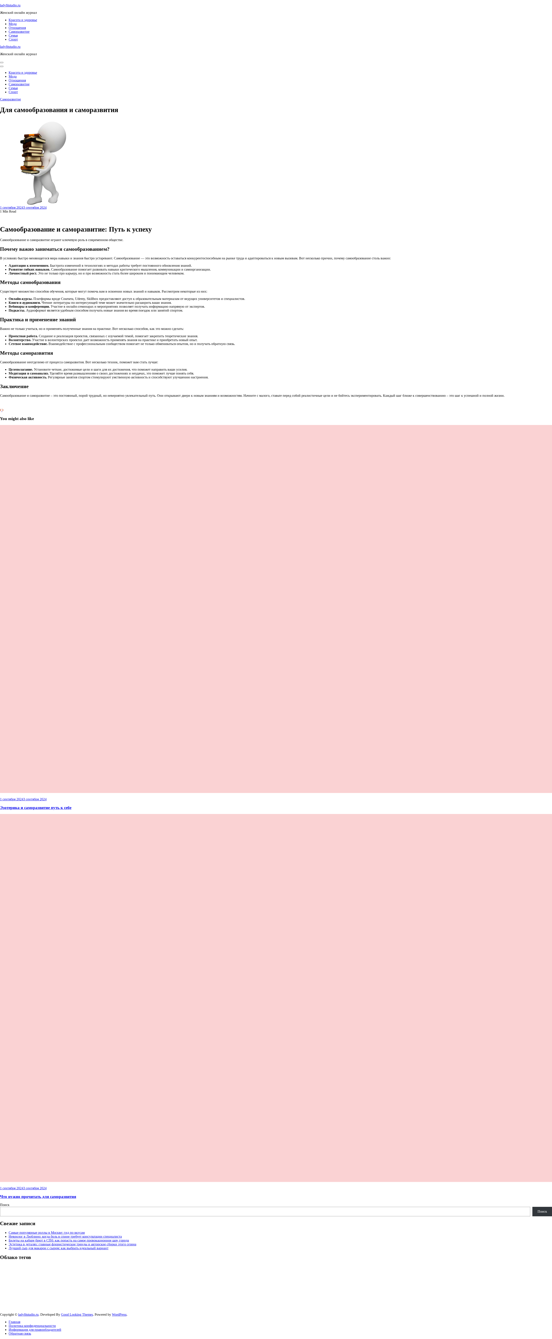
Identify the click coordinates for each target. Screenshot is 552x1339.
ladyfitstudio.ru (10, 5)
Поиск (4, 1205)
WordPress (119, 1314)
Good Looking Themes (77, 1314)
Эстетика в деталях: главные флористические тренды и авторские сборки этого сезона (72, 1244)
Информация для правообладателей (35, 1329)
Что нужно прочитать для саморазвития (38, 1196)
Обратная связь (20, 1333)
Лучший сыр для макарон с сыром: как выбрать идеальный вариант (58, 1248)
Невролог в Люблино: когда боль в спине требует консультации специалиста (65, 1236)
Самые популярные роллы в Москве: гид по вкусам (47, 1232)
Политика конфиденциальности (32, 1326)
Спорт (13, 39)
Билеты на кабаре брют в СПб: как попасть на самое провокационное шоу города (69, 1240)
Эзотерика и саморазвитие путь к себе (35, 807)
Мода (13, 24)
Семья (13, 35)
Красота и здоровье (23, 20)
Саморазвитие (19, 31)
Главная (14, 1322)
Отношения (17, 28)
